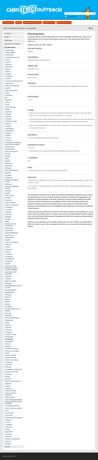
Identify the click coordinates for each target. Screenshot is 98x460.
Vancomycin (8, 434)
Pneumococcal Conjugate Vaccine (12, 352)
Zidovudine (8, 443)
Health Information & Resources (32, 22)
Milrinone (7, 299)
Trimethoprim (8, 424)
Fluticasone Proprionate (11, 205)
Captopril (7, 109)
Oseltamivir (8, 327)
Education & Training (49, 22)
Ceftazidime (8, 119)
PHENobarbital (9, 336)
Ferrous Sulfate (9, 195)
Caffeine (7, 102)
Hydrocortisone (9, 235)
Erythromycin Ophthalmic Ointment (12, 187)
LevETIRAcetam (9, 259)
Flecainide (8, 198)
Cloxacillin (8, 138)
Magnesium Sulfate (10, 281)
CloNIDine (8, 135)
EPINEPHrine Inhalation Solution (11, 181)
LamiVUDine (8, 254)
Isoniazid (7, 247)
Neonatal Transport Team (64, 22)
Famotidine (8, 190)
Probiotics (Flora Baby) (11, 360)
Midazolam (8, 297)
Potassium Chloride (10, 355)
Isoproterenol (8, 249)
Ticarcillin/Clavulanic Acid (12, 406)
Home (5, 28)
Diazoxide (8, 156)
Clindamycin (8, 133)
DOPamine (8, 168)
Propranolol (8, 367)
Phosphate (8, 346)
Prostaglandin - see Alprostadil (13, 369)
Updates (7, 37)
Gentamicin (8, 217)
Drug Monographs (31, 28)
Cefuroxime (8, 123)
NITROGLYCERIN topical (12, 318)
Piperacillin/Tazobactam (11, 348)
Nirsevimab (8, 313)
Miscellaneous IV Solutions (12, 44)
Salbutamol (8, 383)
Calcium (7, 104)
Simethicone (8, 388)
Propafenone (8, 364)
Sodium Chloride (9, 397)
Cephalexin (8, 126)
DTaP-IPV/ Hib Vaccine (11, 170)
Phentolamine (9, 339)
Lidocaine (7, 263)
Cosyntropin (8, 140)
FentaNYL (8, 193)
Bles (6, 97)
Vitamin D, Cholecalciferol (12, 439)
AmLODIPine (8, 76)
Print (91, 28)
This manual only (71, 16)
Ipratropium (8, 244)
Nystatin (7, 322)
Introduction (8, 33)
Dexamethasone (9, 147)
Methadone (8, 283)
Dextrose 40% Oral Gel (11, 151)
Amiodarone (8, 74)
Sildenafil (7, 386)
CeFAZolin (8, 114)
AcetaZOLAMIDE (10, 52)
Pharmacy (18, 22)
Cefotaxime (8, 116)
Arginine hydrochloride (11, 90)
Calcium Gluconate (10, 107)
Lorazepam (8, 278)
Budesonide (8, 100)
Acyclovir (7, 59)
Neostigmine (8, 306)
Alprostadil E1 (9, 67)
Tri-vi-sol (7, 422)
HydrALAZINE (9, 230)
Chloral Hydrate (9, 128)
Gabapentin (8, 212)
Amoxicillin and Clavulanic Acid (13, 81)
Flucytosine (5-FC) (10, 202)
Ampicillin (7, 88)
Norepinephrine (9, 320)
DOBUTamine (9, 163)
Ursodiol (7, 429)
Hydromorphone (9, 237)
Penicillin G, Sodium (10, 334)
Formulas (7, 446)
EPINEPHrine (9, 177)
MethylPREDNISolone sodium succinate (13, 286)
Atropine (7, 93)
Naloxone (7, 304)
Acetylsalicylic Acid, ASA (12, 57)
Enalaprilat (8, 173)
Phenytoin (8, 344)
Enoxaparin (8, 175)
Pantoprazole (8, 332)
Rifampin (7, 376)
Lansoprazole (8, 256)
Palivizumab (8, 329)
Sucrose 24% (9, 415)
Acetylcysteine (9, 55)
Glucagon (7, 219)
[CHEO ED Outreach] (33, 16)
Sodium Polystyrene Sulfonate (13, 408)
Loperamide (8, 276)
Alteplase (7, 69)
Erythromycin (8, 184)
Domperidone (8, 165)
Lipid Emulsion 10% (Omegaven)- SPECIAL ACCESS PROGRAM (11, 267)
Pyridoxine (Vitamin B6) (11, 372)
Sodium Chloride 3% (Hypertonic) (10, 394)
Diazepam (8, 154)
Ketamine (7, 251)
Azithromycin (8, 95)
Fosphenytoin (9, 207)
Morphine (7, 302)
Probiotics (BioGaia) (10, 357)
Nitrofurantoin (8, 315)
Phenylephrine (9, 341)
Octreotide (8, 325)
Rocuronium (8, 379)
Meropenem (8, 294)
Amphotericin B (9, 83)
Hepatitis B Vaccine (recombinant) (10, 225)
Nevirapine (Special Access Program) (12, 310)
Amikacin (7, 71)
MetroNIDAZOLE (9, 292)
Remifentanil (8, 374)
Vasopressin (8, 436)
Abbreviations (8, 40)
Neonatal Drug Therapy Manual (17, 28)
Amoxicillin (8, 78)
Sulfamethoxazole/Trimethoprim (14, 417)
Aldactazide (8, 64)
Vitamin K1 (8, 441)
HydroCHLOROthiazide (11, 233)
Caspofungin (8, 111)
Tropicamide (8, 427)
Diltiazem (7, 161)
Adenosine (8, 62)
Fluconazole (8, 200)
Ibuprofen (7, 240)
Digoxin (7, 158)
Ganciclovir (8, 214)
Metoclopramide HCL (11, 290)
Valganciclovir (9, 431)
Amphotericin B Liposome (12, 86)
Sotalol (7, 410)
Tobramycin (8, 420)
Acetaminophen (9, 50)
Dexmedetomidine (10, 149)
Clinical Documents (8, 22)
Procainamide (9, 362)
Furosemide (8, 209)
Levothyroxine (9, 261)
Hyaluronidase (9, 228)
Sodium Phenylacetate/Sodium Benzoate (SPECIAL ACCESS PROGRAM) (13, 401)
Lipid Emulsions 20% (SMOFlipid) (11, 273)
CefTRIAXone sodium (11, 121)
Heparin (7, 221)
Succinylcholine (9, 413)
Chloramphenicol (9, 130)
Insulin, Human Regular (11, 242)
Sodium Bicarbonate (10, 390)
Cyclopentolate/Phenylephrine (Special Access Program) (13, 143)
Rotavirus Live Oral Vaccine (12, 381)
